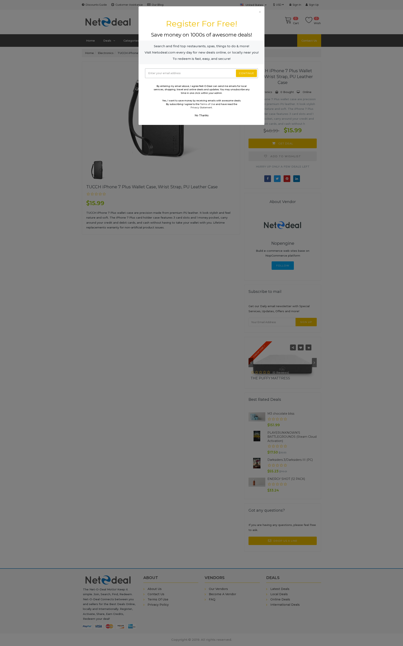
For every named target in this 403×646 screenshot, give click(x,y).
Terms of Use (207, 104)
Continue (246, 73)
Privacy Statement (201, 107)
